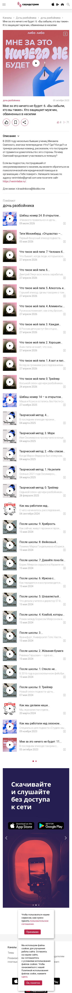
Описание (9, 136)
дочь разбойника (50, 17)
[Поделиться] (24, 122)
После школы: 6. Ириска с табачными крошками (36, 580)
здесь (24, 977)
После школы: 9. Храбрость (37, 524)
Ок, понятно (33, 982)
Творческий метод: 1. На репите (39, 469)
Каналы (7, 17)
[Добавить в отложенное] (15, 122)
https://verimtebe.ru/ (14, 181)
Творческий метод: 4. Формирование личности (35, 416)
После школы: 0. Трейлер (36, 687)
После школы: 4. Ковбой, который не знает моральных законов (41, 616)
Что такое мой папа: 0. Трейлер (39, 378)
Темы (11, 952)
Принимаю (32, 932)
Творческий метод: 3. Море (37, 433)
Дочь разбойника (26, 17)
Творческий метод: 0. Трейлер (38, 487)
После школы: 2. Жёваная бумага (41, 651)
